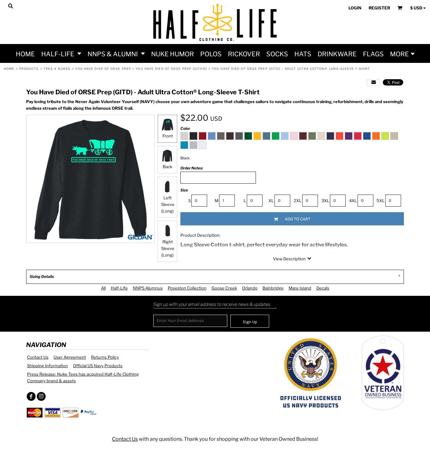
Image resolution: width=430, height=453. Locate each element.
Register (379, 7)
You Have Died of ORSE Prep (103, 69)
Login (354, 7)
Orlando (249, 287)
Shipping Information (47, 365)
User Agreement (70, 357)
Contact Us (37, 357)
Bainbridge (273, 287)
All (103, 287)
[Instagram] (41, 396)
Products (29, 69)
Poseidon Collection (187, 287)
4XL (353, 200)
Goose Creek (224, 287)
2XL (298, 200)
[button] (61, 53)
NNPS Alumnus (148, 287)
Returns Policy (105, 357)
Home (9, 69)
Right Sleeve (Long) (167, 248)
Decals (322, 287)
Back (167, 166)
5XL (380, 200)
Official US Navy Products (97, 365)
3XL (325, 200)
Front (167, 135)
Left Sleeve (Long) (167, 204)
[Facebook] (31, 396)
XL (271, 200)
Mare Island (300, 287)
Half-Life (119, 287)
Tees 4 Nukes (57, 69)
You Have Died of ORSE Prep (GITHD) (171, 69)
